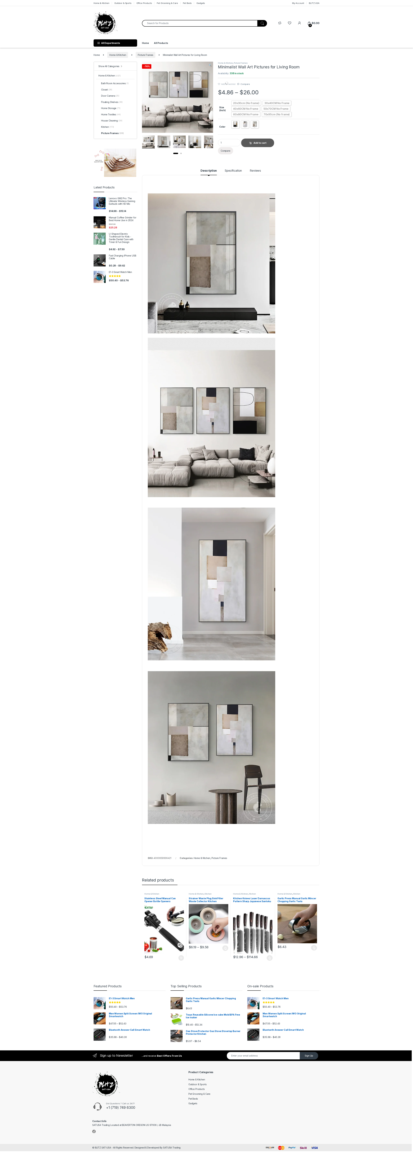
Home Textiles (111, 114)
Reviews (255, 170)
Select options (224, 948)
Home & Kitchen (101, 3)
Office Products (144, 3)
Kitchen (208, 894)
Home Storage (110, 108)
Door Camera (110, 95)
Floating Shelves (112, 102)
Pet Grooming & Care (167, 3)
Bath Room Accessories (115, 83)
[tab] (209, 172)
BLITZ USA (314, 3)
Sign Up (309, 1055)
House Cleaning (111, 120)
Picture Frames (145, 55)
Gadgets (200, 3)
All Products (161, 43)
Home (145, 43)
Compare (245, 84)
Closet (106, 89)
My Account (298, 3)
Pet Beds (187, 3)
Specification (233, 170)
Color (222, 126)
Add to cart (181, 958)
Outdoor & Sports (122, 3)
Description (209, 170)
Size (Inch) (222, 109)
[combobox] (199, 23)
